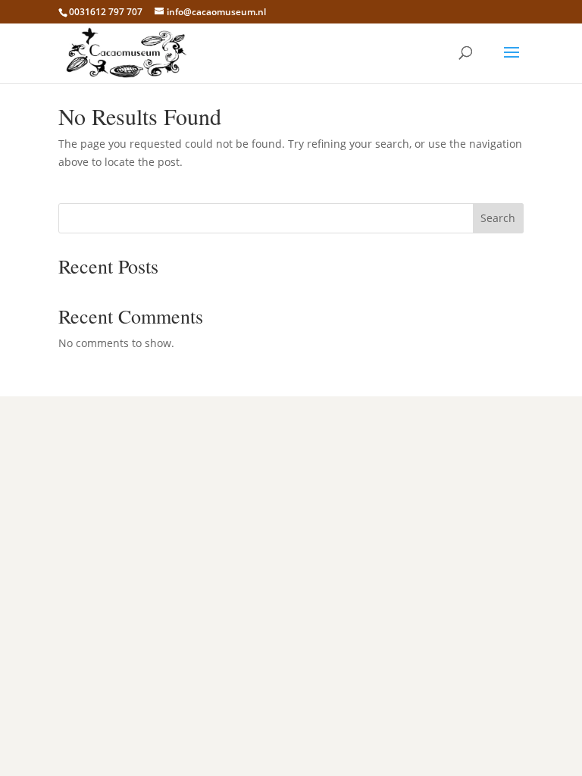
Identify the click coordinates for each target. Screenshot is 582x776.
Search (497, 218)
